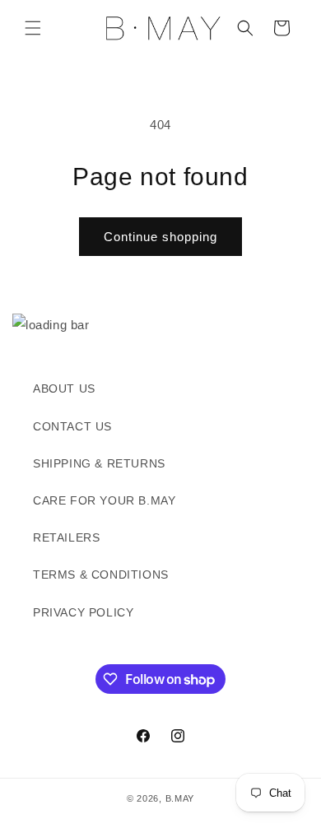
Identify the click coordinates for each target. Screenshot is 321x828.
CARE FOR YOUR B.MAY (104, 500)
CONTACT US (72, 426)
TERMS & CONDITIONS (101, 574)
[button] (33, 28)
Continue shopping (160, 237)
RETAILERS (66, 537)
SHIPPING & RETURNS (99, 463)
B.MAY (180, 798)
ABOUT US (64, 388)
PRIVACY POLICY (83, 612)
